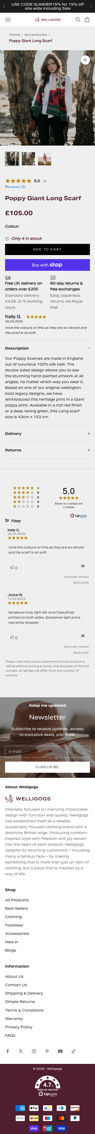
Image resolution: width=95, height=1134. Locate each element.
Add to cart (47, 249)
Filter (15, 521)
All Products (17, 900)
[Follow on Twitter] (20, 1051)
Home (14, 35)
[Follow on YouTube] (60, 1051)
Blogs (10, 950)
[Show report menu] (83, 567)
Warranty (14, 1018)
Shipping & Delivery (24, 993)
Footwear (14, 925)
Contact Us (16, 985)
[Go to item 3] (44, 159)
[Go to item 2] (28, 159)
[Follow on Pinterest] (47, 1051)
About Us (14, 976)
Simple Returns (20, 1001)
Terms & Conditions (24, 1010)
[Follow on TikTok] (73, 1051)
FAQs (10, 1035)
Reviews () (15, 187)
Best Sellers (16, 908)
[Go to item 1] (12, 159)
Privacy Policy (18, 1027)
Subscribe (47, 767)
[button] (47, 1086)
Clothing (13, 917)
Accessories (35, 35)
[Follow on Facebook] (7, 1051)
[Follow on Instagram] (33, 1051)
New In (11, 942)
